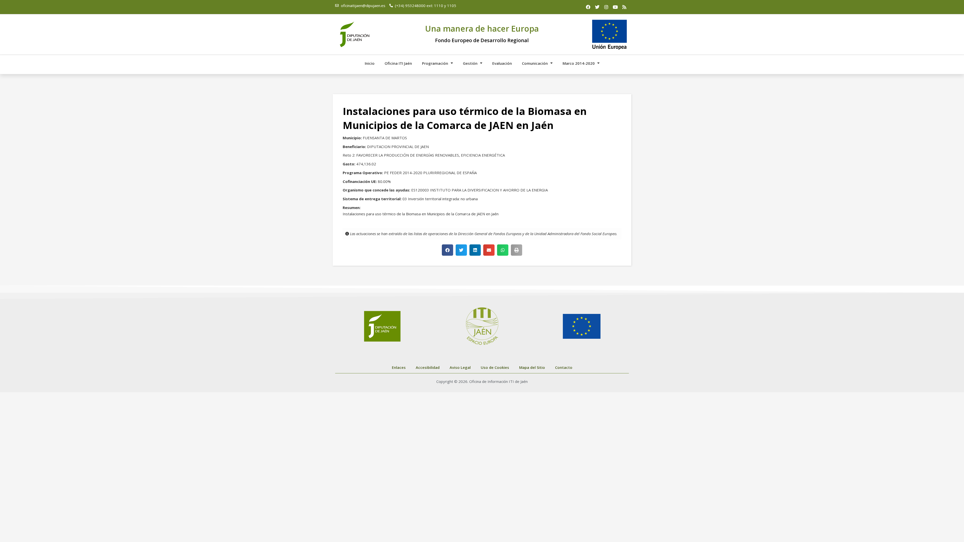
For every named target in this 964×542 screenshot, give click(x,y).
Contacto (563, 367)
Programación (435, 63)
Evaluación (502, 63)
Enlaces (399, 367)
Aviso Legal (460, 367)
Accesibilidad (428, 367)
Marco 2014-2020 (579, 63)
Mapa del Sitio (532, 367)
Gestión (470, 63)
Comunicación (535, 63)
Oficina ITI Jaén (398, 63)
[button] (447, 250)
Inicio (370, 63)
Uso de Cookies (495, 367)
